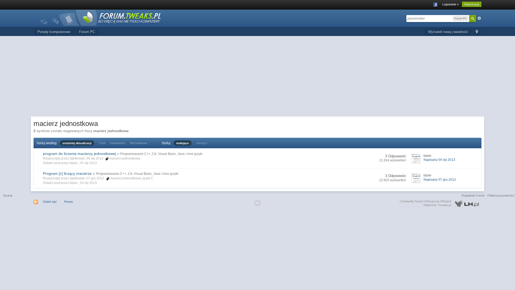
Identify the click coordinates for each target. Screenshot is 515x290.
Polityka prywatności (500, 195)
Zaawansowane (479, 18)
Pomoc (68, 201)
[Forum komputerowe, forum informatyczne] (101, 17)
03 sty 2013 (88, 183)
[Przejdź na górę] (257, 203)
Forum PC (87, 32)
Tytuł (102, 143)
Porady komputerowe (54, 32)
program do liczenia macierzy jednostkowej (79, 153)
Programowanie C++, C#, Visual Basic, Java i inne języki (161, 154)
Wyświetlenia (138, 143)
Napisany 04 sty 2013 (439, 160)
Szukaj (7, 195)
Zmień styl (49, 201)
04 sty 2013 (88, 163)
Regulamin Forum (473, 195)
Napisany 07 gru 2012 (440, 180)
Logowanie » (450, 4)
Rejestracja (471, 4)
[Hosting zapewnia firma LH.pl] (440, 203)
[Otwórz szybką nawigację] (477, 32)
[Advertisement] (257, 76)
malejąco (182, 143)
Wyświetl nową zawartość (448, 32)
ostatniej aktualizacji (76, 143)
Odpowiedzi (117, 143)
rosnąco (201, 143)
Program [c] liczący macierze (67, 173)
